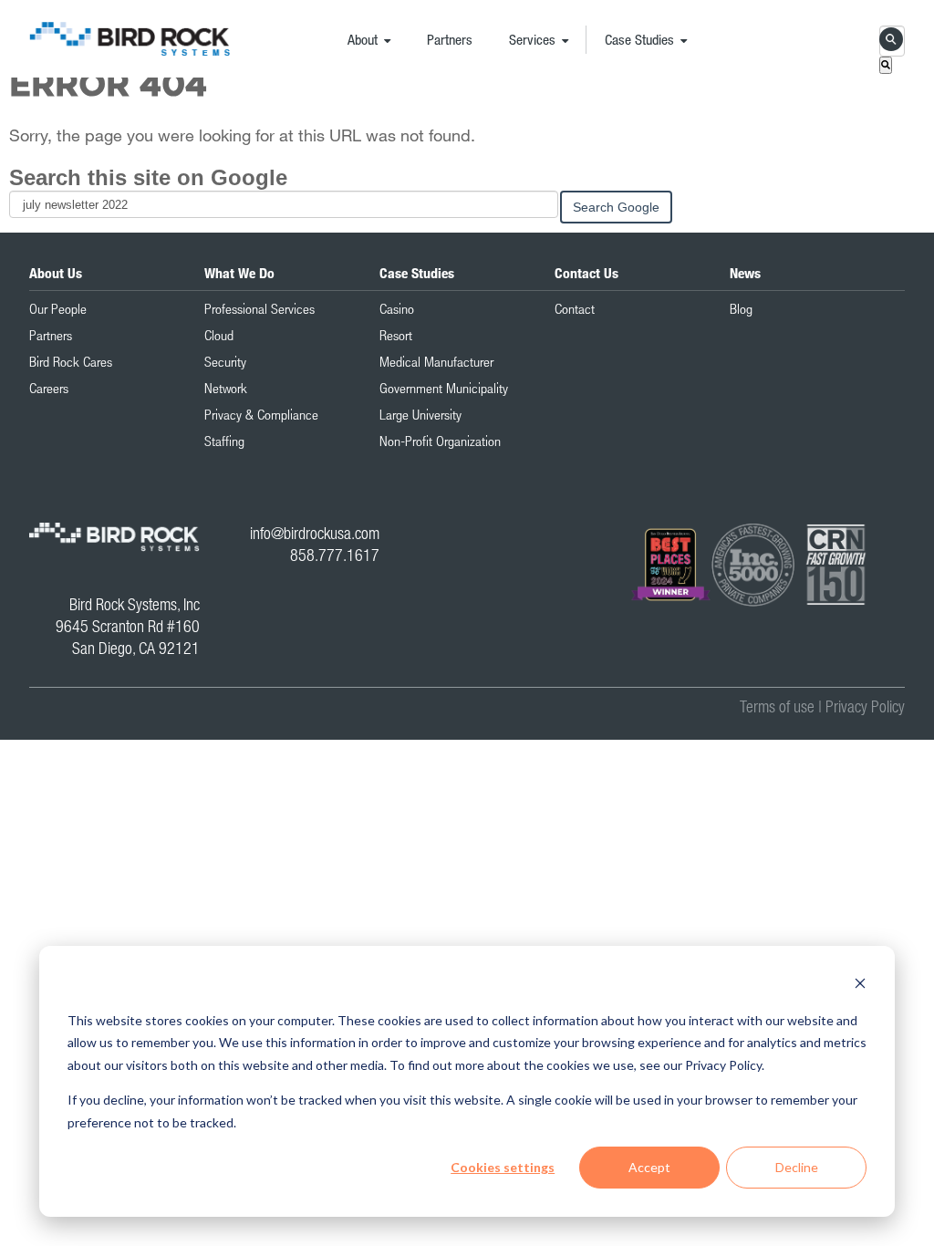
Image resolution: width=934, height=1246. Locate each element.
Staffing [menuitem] (224, 440)
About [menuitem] (363, 39)
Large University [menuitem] (420, 414)
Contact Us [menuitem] (586, 273)
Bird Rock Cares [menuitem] (70, 361)
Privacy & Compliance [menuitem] (261, 414)
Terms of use (777, 706)
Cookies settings (503, 1167)
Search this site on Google (148, 177)
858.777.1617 (334, 555)
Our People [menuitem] (58, 308)
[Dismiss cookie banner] (860, 985)
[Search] (885, 65)
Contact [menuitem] (575, 308)
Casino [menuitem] (396, 308)
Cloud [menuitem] (219, 335)
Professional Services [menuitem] (259, 308)
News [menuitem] (745, 273)
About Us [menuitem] (55, 273)
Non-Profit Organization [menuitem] (440, 440)
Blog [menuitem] (741, 308)
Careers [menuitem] (48, 387)
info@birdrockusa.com (314, 533)
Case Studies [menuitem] (639, 39)
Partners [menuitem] (449, 39)
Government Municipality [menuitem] (443, 387)
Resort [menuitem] (395, 335)
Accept (649, 1167)
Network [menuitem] (225, 387)
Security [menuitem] (225, 361)
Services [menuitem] (532, 39)
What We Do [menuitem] (239, 273)
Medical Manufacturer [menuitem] (436, 361)
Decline (796, 1167)
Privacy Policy (865, 706)
